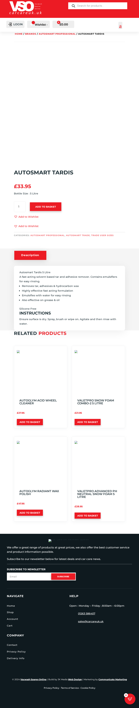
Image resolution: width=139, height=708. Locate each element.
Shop (10, 612)
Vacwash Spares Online (33, 679)
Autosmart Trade (78, 235)
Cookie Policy (88, 688)
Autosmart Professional (57, 33)
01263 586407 (86, 613)
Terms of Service (70, 688)
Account (12, 618)
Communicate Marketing (112, 679)
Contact (12, 644)
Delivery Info (15, 658)
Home (19, 33)
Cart (9, 625)
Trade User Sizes (102, 235)
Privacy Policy (16, 651)
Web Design (75, 679)
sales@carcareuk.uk (91, 621)
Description (30, 255)
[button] (26, 217)
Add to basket (45, 206)
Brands (30, 33)
